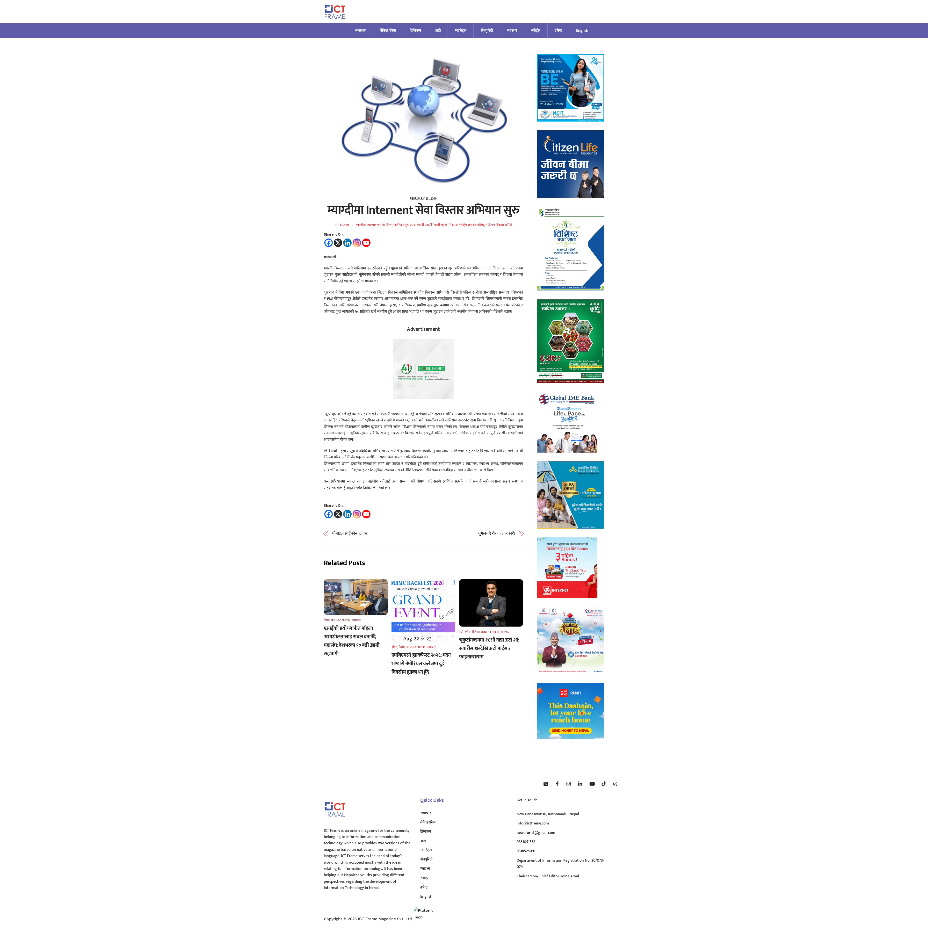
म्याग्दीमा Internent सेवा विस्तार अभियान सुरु (423, 210)
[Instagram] (357, 242)
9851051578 (526, 842)
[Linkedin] (347, 242)
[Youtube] (366, 242)
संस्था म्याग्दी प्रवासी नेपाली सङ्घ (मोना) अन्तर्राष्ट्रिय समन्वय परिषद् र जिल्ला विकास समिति (461, 225)
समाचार (360, 30)
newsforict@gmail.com (536, 833)
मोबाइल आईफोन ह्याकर (350, 533)
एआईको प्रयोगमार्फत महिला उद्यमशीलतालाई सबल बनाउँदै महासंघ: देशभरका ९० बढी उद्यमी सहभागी (351, 641)
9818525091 (526, 851)
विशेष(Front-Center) (337, 620)
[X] (338, 242)
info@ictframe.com (533, 823)
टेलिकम (415, 30)
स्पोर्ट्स (535, 30)
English (582, 30)
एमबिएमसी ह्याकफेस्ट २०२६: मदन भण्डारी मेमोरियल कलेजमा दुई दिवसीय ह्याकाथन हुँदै (421, 663)
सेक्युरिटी (487, 30)
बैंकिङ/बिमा (388, 30)
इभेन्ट (558, 30)
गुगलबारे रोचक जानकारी (496, 533)
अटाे (438, 30)
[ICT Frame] (335, 21)
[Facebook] (328, 242)
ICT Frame (342, 225)
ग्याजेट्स (460, 30)
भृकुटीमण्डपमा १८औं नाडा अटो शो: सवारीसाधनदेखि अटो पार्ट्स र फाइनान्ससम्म (489, 648)
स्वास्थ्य (512, 30)
